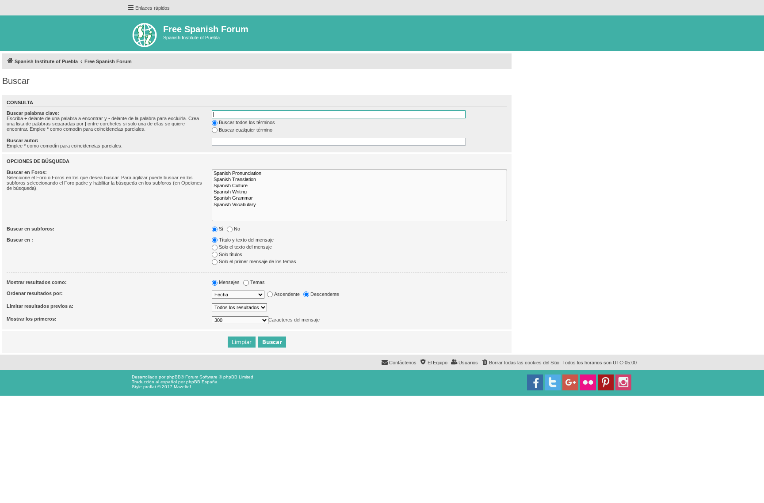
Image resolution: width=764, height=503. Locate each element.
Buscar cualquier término (245, 129)
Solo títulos (230, 254)
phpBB (174, 376)
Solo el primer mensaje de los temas (257, 261)
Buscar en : (20, 239)
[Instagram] (623, 382)
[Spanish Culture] (359, 186)
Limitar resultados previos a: (40, 306)
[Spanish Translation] (359, 180)
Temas (257, 282)
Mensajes (229, 282)
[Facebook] (535, 382)
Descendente (324, 294)
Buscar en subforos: (30, 228)
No (237, 228)
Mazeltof (182, 386)
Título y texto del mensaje (246, 239)
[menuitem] (520, 362)
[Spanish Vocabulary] (359, 205)
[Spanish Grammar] (359, 198)
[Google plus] (570, 382)
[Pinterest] (606, 382)
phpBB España (202, 381)
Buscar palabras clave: (33, 113)
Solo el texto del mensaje (245, 247)
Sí (221, 228)
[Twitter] (553, 382)
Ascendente (287, 294)
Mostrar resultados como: (37, 282)
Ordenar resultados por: (35, 293)
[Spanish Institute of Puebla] (145, 33)
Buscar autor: (22, 140)
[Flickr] (588, 382)
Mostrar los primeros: (32, 318)
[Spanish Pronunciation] (359, 173)
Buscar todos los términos (247, 122)
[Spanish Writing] (359, 192)
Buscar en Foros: (27, 172)
